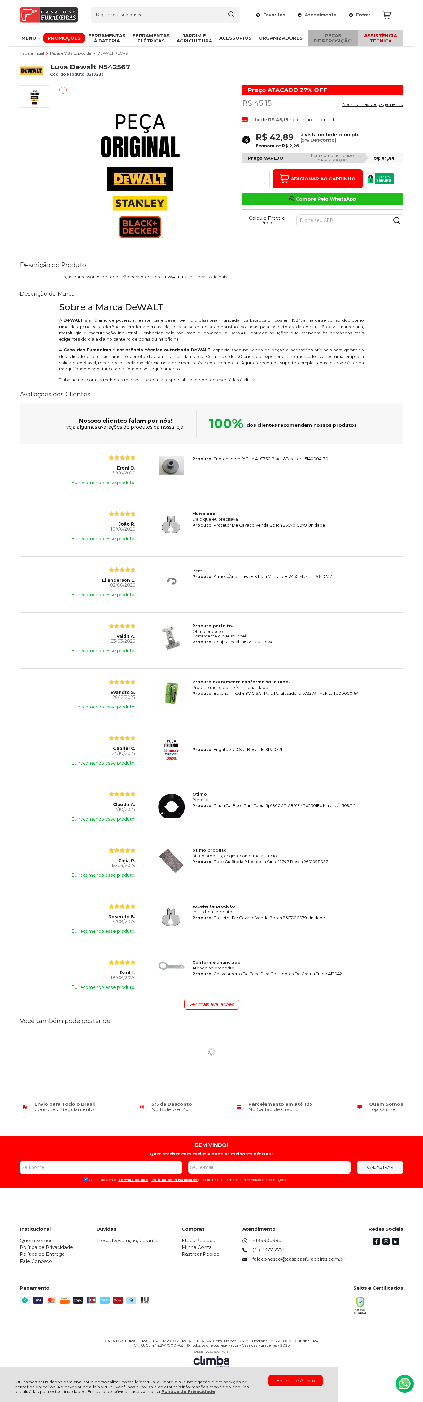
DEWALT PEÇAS (112, 53)
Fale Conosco (36, 1261)
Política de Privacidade (188, 1391)
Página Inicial (32, 53)
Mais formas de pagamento (372, 104)
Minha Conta (197, 1247)
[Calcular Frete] (396, 220)
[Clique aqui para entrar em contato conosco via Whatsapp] (405, 1384)
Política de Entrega (42, 1254)
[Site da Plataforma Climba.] (211, 1359)
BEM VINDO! (211, 1145)
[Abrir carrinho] (391, 15)
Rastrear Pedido (201, 1254)
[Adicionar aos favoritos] (63, 90)
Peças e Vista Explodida (71, 53)
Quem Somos (36, 1240)
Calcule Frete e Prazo (267, 220)
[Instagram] (386, 1243)
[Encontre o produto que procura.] (231, 15)
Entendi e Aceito (295, 1380)
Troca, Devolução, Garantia (127, 1240)
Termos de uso (133, 1180)
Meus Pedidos (198, 1240)
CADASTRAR (380, 1167)
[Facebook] (376, 1243)
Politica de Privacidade (174, 1180)
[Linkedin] (395, 1243)
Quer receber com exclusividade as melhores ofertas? (211, 1153)
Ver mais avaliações (211, 1004)
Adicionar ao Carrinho (323, 179)
